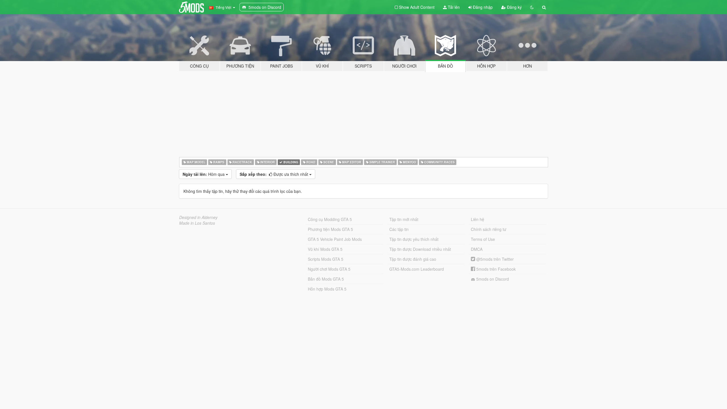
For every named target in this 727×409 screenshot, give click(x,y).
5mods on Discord (492, 279)
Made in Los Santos (197, 223)
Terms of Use (483, 239)
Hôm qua (204, 174)
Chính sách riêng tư (488, 229)
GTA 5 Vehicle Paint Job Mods (335, 239)
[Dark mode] (532, 7)
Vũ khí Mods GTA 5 (325, 249)
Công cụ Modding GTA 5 (330, 219)
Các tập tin (399, 229)
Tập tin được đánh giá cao (412, 259)
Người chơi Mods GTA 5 (329, 269)
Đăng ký (514, 7)
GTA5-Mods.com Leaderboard (416, 269)
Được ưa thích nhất (274, 174)
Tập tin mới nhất (403, 219)
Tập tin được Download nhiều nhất (420, 249)
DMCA (476, 249)
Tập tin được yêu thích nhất (413, 239)
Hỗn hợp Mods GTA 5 (327, 289)
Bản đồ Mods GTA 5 (326, 279)
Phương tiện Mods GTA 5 (330, 229)
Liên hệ (477, 219)
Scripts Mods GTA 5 (325, 259)
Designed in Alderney (198, 217)
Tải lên (453, 7)
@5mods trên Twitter (494, 259)
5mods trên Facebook (495, 269)
